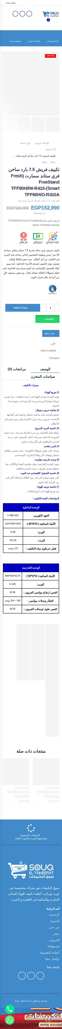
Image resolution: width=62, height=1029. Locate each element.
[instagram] (15, 14)
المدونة (54, 921)
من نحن (54, 927)
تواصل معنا (11, 3)
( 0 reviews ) (39, 213)
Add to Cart (20, 307)
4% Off (50, 56)
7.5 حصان (50, 149)
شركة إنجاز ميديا (23, 1000)
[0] (51, 21)
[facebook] (29, 14)
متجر (56, 933)
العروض (54, 940)
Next (44, 162)
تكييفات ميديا (15, 41)
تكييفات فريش (42, 143)
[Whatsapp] (9, 1020)
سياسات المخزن (43, 376)
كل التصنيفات (53, 41)
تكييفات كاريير (34, 41)
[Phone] (9, 1009)
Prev (54, 162)
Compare (54, 358)
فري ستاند (25, 143)
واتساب (48, 319)
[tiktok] (22, 14)
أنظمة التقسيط (49, 952)
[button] (47, 320)
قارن (52, 343)
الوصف (45, 369)
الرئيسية (54, 914)
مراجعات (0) (17, 369)
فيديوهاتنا (53, 946)
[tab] (45, 369)
